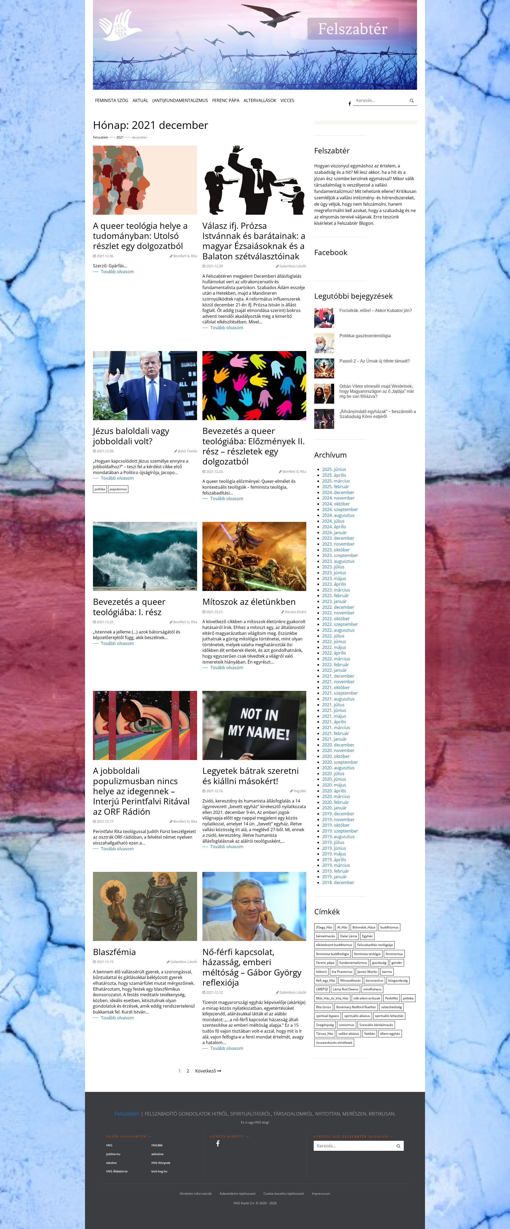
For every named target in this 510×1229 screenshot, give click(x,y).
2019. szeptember (340, 831)
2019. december (338, 814)
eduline (111, 1163)
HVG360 (156, 1145)
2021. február (335, 733)
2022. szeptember (340, 624)
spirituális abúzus (357, 1015)
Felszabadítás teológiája (375, 945)
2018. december (338, 882)
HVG (109, 1145)
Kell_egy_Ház (325, 980)
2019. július (333, 842)
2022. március (336, 659)
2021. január (334, 739)
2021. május (334, 716)
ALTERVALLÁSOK (260, 100)
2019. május (334, 854)
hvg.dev (300, 790)
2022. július (333, 636)
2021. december (338, 676)
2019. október (336, 825)
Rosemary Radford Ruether (356, 1007)
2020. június (334, 779)
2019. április (334, 860)
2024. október (336, 504)
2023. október (336, 550)
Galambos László (293, 266)
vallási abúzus (348, 1033)
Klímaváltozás (350, 980)
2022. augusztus (338, 630)
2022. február (335, 665)
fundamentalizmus (353, 962)
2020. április (334, 791)
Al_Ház (342, 927)
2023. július (333, 567)
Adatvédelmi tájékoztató (238, 1193)
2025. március (336, 481)
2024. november (338, 498)
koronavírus (374, 980)
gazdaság (379, 962)
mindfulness (372, 989)
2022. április (334, 653)
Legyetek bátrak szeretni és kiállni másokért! (250, 776)
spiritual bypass (327, 1015)
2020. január (334, 808)
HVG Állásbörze (117, 1171)
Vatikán (369, 1033)
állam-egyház (390, 1033)
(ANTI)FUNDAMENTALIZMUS (180, 100)
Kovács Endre (295, 611)
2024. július (333, 521)
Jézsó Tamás (187, 451)
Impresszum (321, 1193)
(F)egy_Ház (324, 927)
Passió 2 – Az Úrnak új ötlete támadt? (374, 361)
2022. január (334, 670)
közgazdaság (398, 980)
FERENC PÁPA (225, 100)
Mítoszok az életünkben (249, 602)
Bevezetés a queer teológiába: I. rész (129, 607)
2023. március (336, 590)
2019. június (334, 848)
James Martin (367, 971)
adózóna (157, 1154)
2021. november (338, 682)
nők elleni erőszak (367, 998)
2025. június (334, 469)
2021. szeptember (340, 693)
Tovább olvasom (117, 271)
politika (100, 489)
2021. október (336, 687)
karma (387, 971)
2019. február (335, 871)
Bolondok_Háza (363, 927)
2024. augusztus (338, 515)
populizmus (118, 489)
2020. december (338, 745)
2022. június (334, 641)
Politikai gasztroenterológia (365, 335)
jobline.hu (113, 1154)
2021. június (334, 710)
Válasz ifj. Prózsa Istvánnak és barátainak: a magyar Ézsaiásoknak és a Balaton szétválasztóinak (253, 241)
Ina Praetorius (342, 971)
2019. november (338, 819)
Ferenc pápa (325, 962)
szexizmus (346, 1025)
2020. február (335, 802)
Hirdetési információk (196, 1193)
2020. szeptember (340, 762)
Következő (206, 1071)
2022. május (334, 647)
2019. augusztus (338, 836)
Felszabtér (126, 1113)
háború (321, 971)
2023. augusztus (338, 561)
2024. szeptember (340, 509)
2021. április (334, 722)
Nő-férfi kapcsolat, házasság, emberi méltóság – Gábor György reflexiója (251, 967)
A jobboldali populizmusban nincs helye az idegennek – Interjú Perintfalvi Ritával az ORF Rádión (141, 791)
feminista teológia (367, 954)
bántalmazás (325, 936)
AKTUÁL (140, 100)
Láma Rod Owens (345, 989)
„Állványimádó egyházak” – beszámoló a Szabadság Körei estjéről (377, 414)
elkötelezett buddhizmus (334, 945)
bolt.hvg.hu (159, 1171)
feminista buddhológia (332, 954)
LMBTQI (322, 989)
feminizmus (394, 954)
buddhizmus (389, 927)
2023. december (338, 538)
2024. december (338, 492)
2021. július (333, 705)
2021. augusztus (338, 699)
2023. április (334, 584)
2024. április (334, 527)
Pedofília (391, 998)
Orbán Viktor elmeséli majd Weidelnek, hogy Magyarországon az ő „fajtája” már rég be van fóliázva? (376, 391)
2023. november (338, 544)
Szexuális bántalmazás (376, 1025)
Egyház (367, 936)
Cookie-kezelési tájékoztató (284, 1193)
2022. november (338, 613)
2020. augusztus (338, 768)
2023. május (334, 578)
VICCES (287, 100)
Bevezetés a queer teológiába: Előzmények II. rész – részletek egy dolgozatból (253, 446)
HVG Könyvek (160, 1163)
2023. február (335, 595)
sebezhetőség (391, 1007)
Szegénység (325, 1025)
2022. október (336, 619)
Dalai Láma (348, 936)
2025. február (335, 486)
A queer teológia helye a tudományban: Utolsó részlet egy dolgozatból (140, 236)
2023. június (334, 573)
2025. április (334, 475)
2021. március (336, 727)
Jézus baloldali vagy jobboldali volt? (131, 436)
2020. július (333, 773)
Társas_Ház (324, 1033)
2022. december (338, 607)
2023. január (334, 601)
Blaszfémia (114, 952)
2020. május (334, 785)
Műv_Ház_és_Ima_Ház (332, 998)
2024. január (334, 532)
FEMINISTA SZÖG (111, 100)
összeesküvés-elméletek (334, 1042)
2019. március (336, 865)
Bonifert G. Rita (185, 256)
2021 (120, 137)
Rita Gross (323, 1007)
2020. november (338, 750)
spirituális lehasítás (389, 1015)
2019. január (334, 877)
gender (397, 962)
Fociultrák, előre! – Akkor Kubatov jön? (375, 310)
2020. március (336, 796)
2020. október (336, 756)
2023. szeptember (340, 555)
